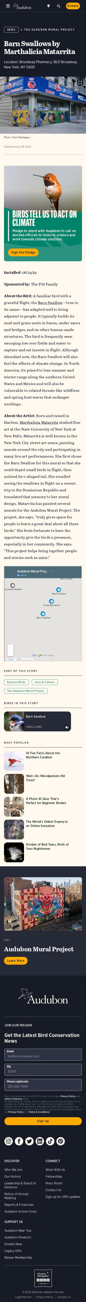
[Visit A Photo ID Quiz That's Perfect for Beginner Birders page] (37, 807)
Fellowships (54, 1176)
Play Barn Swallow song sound (67, 727)
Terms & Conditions (39, 1111)
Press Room (54, 1183)
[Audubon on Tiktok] (50, 1141)
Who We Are (13, 1170)
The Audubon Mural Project (49, 29)
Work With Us (55, 1170)
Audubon (22, 6)
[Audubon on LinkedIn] (40, 1141)
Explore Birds (16, 682)
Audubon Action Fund (20, 1211)
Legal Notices (23, 1297)
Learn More (15, 961)
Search (58, 5)
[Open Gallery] (80, 82)
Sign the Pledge (23, 252)
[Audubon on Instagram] (8, 1141)
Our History (12, 1176)
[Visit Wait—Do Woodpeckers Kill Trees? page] (37, 784)
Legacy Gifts (13, 1251)
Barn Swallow (50, 303)
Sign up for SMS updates (63, 1197)
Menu (8, 6)
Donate (73, 6)
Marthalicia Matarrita (39, 422)
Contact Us (53, 1190)
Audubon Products (17, 1237)
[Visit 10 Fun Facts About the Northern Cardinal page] (37, 761)
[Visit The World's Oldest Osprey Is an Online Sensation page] (37, 829)
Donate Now (13, 1244)
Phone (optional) (18, 1081)
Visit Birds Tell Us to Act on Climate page (43, 213)
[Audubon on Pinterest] (60, 1141)
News (11, 29)
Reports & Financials (19, 1205)
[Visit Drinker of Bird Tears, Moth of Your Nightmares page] (37, 852)
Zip (9, 1066)
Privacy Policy (44, 1297)
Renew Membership (18, 1257)
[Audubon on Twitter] (29, 1141)
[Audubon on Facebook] (19, 1141)
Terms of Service (13, 1098)
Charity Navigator (43, 1276)
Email (10, 1051)
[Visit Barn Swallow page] (37, 721)
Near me (49, 6)
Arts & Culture (44, 682)
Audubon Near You (18, 1230)
